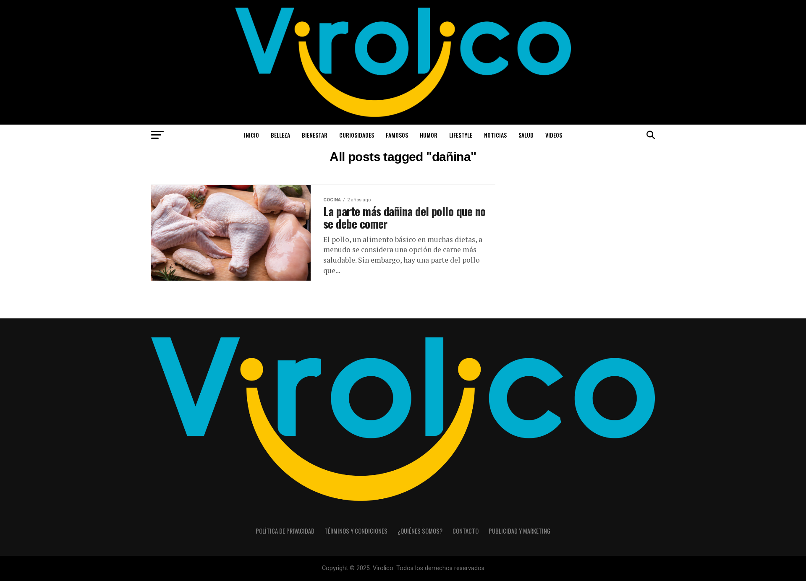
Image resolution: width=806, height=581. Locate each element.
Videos (553, 134)
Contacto (466, 530)
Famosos (397, 134)
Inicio (251, 134)
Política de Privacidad (285, 530)
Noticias (495, 134)
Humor (428, 134)
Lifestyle (460, 134)
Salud (526, 134)
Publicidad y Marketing (519, 530)
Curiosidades (356, 134)
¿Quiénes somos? (420, 530)
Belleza (280, 134)
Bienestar (314, 134)
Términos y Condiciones (355, 530)
